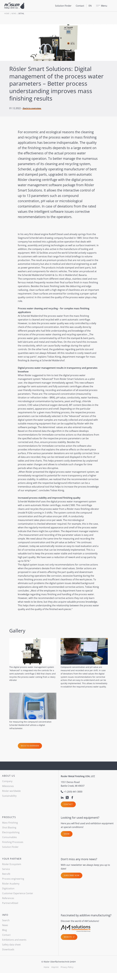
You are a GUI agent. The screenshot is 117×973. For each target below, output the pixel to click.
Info (5, 914)
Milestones (8, 786)
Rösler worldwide (11, 791)
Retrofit (6, 873)
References (8, 898)
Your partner (11, 858)
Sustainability (9, 795)
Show (66, 834)
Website (68, 937)
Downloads (8, 949)
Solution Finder (63, 5)
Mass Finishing (10, 822)
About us (8, 775)
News (13, 13)
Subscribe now (71, 875)
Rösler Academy (10, 883)
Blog (4, 930)
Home (6, 13)
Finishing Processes (12, 842)
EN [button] (90, 5)
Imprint (54, 967)
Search (6, 920)
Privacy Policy (67, 967)
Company (7, 781)
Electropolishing (11, 832)
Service (6, 869)
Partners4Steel (10, 903)
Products (9, 817)
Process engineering (13, 878)
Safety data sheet (11, 944)
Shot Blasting (9, 827)
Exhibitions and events (14, 939)
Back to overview (32, 108)
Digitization (8, 888)
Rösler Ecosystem (11, 864)
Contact (80, 5)
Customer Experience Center (17, 893)
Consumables (9, 837)
